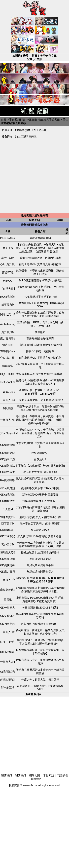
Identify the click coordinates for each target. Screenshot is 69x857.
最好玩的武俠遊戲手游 (40, 565)
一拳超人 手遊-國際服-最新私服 (7, 579)
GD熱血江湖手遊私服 (7, 459)
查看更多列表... (34, 694)
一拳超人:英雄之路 (7, 400)
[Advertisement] (34, 177)
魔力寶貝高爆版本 (7, 338)
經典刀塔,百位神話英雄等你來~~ (40, 623)
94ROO (7, 280)
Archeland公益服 (7, 324)
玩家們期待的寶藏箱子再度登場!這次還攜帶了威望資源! (40, 509)
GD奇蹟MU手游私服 (7, 615)
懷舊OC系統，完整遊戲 (40, 351)
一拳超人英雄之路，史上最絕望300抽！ (40, 400)
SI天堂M (8, 509)
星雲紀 (8, 599)
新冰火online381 (7, 382)
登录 (29, 59)
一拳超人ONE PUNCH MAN (7, 661)
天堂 (22, 21)
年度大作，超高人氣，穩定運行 (40, 679)
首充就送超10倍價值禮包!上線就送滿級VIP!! (40, 688)
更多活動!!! (40, 459)
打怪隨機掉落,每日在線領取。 (40, 501)
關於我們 (6, 775)
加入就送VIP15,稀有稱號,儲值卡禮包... (40, 536)
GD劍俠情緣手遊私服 (7, 444)
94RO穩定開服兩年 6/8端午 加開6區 (40, 280)
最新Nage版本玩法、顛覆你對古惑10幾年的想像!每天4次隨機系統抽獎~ (40, 408)
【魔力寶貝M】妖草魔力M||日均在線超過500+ (40, 305)
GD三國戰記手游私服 (7, 536)
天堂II (46, 21)
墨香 (46, 39)
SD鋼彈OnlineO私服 (7, 351)
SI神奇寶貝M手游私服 (7, 517)
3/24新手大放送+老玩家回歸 (40, 472)
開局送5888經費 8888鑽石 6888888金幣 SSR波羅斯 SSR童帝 (40, 580)
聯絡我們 (36, 778)
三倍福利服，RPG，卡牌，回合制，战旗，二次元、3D (40, 324)
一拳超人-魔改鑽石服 (7, 419)
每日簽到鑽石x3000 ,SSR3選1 (40, 607)
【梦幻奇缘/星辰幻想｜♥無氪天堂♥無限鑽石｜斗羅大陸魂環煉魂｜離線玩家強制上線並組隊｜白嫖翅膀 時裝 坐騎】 (40, 248)
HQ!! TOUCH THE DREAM (7, 374)
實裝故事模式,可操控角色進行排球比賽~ (40, 373)
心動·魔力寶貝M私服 (7, 357)
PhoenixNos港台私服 (7, 238)
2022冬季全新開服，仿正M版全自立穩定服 (40, 366)
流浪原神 (7, 345)
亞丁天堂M (7, 523)
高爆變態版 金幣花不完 (40, 338)
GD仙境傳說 (7, 488)
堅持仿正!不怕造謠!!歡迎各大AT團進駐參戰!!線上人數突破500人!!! (40, 382)
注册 (39, 59)
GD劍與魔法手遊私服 (7, 465)
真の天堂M (7, 544)
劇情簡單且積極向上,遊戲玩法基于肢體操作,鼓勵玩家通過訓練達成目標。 (40, 589)
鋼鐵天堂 (7, 365)
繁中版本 (40, 332)
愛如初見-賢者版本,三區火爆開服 (40, 488)
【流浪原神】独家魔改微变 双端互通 (40, 345)
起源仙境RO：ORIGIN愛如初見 (7, 679)
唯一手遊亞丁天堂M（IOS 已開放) (40, 523)
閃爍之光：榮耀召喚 (7, 314)
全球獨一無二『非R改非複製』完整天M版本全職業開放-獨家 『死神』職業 (40, 544)
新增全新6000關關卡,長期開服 (40, 494)
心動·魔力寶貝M (7, 264)
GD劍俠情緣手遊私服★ (7, 565)
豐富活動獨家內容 (40, 238)
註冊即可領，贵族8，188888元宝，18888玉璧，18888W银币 (40, 392)
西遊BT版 (8, 272)
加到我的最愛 (20, 55)
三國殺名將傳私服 (7, 392)
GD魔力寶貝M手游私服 (7, 571)
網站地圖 (34, 775)
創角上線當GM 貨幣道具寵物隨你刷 (40, 264)
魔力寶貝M (7, 332)
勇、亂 (22, 49)
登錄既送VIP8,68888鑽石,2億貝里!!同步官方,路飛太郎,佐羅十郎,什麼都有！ (40, 642)
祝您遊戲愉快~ (40, 453)
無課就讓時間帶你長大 (40, 571)
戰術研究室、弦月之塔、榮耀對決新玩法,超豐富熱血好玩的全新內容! (40, 632)
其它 (46, 49)
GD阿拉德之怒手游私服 (7, 501)
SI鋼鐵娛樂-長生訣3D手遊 (7, 530)
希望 (46, 30)
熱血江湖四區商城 (40, 558)
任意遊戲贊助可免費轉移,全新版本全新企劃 (40, 445)
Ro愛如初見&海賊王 (7, 480)
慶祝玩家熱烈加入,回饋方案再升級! (40, 517)
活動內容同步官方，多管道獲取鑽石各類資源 (40, 661)
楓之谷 (22, 30)
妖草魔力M (7, 304)
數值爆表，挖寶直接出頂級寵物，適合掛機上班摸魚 (40, 272)
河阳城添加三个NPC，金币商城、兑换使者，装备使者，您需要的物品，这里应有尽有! (40, 433)
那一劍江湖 (7, 687)
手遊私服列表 (17, 119)
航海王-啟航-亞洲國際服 (7, 642)
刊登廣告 (62, 775)
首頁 (34, 55)
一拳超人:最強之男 (7, 632)
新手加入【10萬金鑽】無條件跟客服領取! (40, 465)
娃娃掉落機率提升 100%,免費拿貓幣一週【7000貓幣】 (40, 652)
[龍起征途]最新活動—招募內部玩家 (40, 257)
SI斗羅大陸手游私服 (7, 552)
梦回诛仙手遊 (7, 433)
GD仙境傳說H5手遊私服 (7, 494)
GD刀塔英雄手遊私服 (7, 623)
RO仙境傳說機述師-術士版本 (7, 296)
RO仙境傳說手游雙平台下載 (40, 296)
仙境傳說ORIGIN (7, 671)
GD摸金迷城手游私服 (7, 453)
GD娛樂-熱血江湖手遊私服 (44, 119)
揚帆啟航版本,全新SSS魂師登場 (40, 552)
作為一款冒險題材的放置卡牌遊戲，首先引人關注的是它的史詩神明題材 (40, 314)
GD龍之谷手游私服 (7, 472)
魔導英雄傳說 (7, 589)
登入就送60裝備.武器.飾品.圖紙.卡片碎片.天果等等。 (40, 480)
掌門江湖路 (7, 257)
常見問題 (48, 775)
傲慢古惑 (7, 408)
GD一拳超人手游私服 (7, 607)
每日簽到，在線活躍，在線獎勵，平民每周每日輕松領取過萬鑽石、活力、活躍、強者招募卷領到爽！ (40, 420)
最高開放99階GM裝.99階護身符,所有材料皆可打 (40, 616)
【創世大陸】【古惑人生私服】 (7, 288)
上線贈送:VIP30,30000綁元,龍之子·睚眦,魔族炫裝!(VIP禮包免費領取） (40, 599)
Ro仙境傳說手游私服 (7, 651)
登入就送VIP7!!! (40, 530)
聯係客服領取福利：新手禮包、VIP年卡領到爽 (40, 288)
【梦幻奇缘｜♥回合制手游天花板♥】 (7, 248)
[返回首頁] (34, 15)
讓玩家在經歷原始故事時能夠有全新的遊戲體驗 (40, 671)
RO (22, 39)
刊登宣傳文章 (49, 55)
